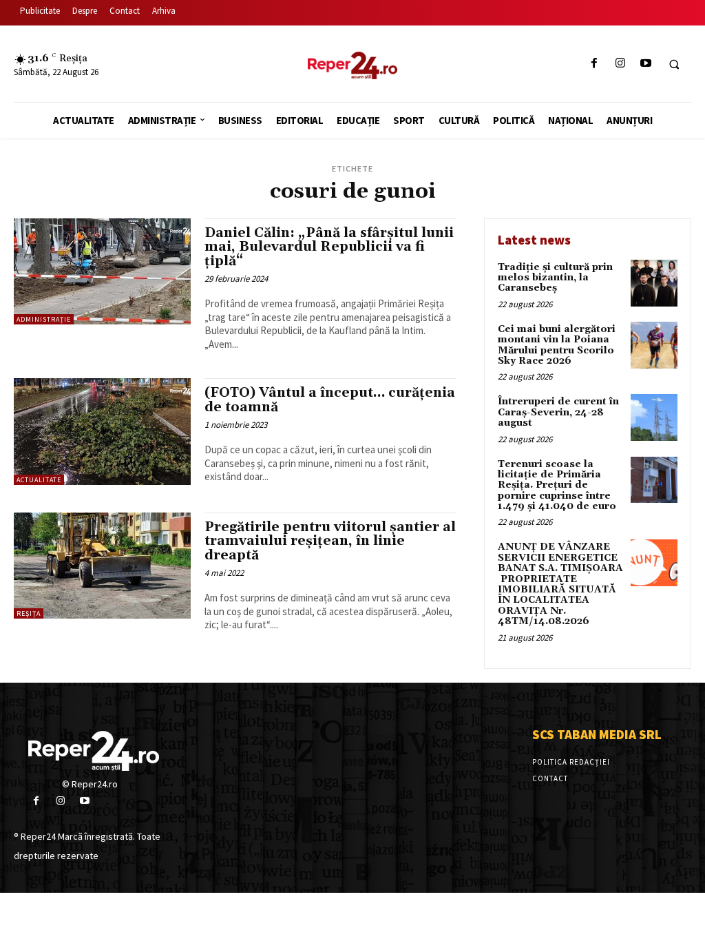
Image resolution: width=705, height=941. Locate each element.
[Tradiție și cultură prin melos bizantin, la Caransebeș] (654, 283)
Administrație (44, 319)
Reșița (29, 613)
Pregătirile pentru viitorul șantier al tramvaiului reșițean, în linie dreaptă (330, 541)
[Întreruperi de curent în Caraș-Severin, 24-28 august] (654, 417)
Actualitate (39, 479)
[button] (674, 64)
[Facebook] (594, 63)
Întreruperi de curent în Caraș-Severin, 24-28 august (558, 412)
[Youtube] (645, 63)
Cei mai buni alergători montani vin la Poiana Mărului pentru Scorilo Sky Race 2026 (556, 345)
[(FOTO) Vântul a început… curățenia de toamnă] (102, 431)
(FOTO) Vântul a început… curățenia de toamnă (329, 399)
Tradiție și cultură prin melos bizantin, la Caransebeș (555, 278)
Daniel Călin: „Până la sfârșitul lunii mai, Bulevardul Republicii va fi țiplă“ (329, 247)
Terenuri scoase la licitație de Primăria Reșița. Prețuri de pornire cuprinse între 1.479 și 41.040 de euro (557, 485)
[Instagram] (620, 63)
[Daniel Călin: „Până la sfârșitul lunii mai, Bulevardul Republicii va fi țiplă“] (102, 271)
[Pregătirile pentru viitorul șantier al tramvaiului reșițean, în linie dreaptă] (102, 566)
